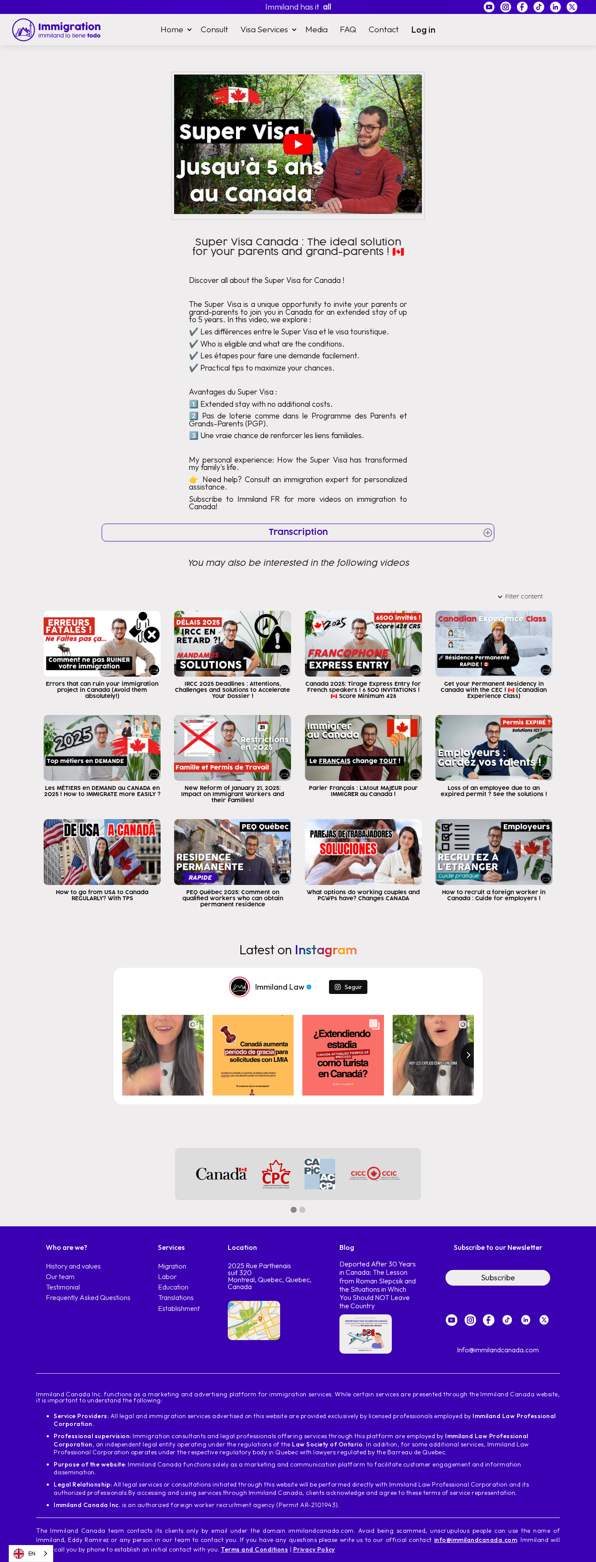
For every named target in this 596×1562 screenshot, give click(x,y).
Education (173, 1287)
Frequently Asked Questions (88, 1297)
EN (31, 1553)
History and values (73, 1266)
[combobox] (31, 1553)
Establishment (179, 1308)
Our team (60, 1277)
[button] (174, 29)
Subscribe (498, 1278)
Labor (167, 1277)
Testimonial (63, 1287)
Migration (172, 1266)
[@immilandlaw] (239, 987)
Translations (176, 1297)
